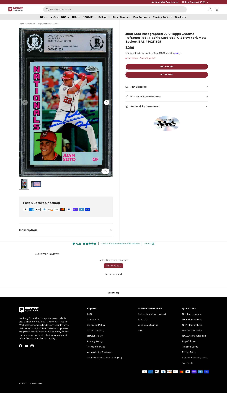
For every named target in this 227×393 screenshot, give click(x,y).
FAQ (89, 314)
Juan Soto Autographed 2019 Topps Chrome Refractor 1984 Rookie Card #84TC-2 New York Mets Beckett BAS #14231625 (43, 24)
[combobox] (115, 9)
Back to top (114, 292)
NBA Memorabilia (192, 325)
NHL (74, 16)
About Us (143, 319)
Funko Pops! (189, 352)
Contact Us (93, 319)
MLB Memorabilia (192, 319)
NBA (63, 16)
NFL (42, 16)
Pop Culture (140, 16)
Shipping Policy (96, 325)
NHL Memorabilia (192, 330)
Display (179, 16)
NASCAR (88, 16)
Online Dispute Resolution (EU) (104, 357)
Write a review (113, 265)
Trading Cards (161, 16)
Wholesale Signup (148, 325)
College (102, 16)
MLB (53, 16)
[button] (217, 9)
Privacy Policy (95, 341)
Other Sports (120, 16)
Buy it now (166, 74)
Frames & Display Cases (195, 357)
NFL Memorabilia (192, 314)
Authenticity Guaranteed (164, 2)
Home (21, 24)
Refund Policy (95, 335)
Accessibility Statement (100, 352)
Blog (140, 330)
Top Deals (187, 363)
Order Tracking (95, 330)
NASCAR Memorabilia (194, 335)
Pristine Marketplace (33, 383)
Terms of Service (96, 346)
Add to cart (167, 66)
